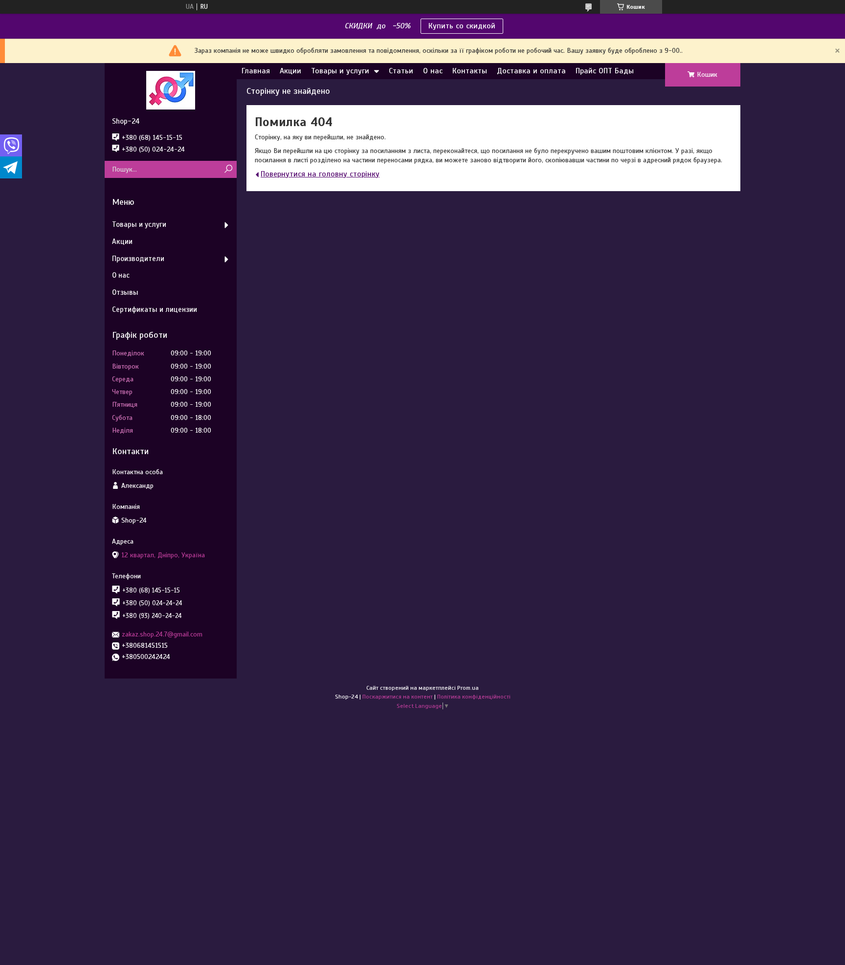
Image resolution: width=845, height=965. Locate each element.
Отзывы (125, 292)
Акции (290, 71)
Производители (138, 258)
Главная (256, 71)
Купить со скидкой (461, 26)
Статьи (401, 71)
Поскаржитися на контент (397, 696)
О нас (433, 71)
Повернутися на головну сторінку (320, 174)
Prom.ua (468, 687)
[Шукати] (228, 169)
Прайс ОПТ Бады (605, 71)
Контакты (469, 71)
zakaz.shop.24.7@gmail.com (162, 634)
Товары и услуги (340, 71)
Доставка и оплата (531, 71)
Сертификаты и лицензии (154, 309)
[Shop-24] (170, 90)
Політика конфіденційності (474, 696)
